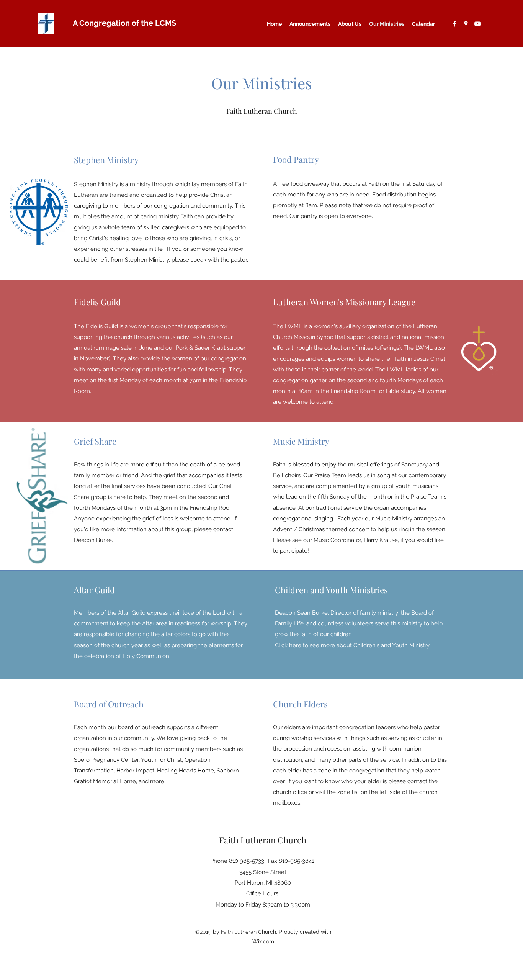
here (295, 645)
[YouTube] (477, 24)
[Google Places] (466, 24)
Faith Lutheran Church (262, 840)
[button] (349, 23)
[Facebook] (454, 24)
